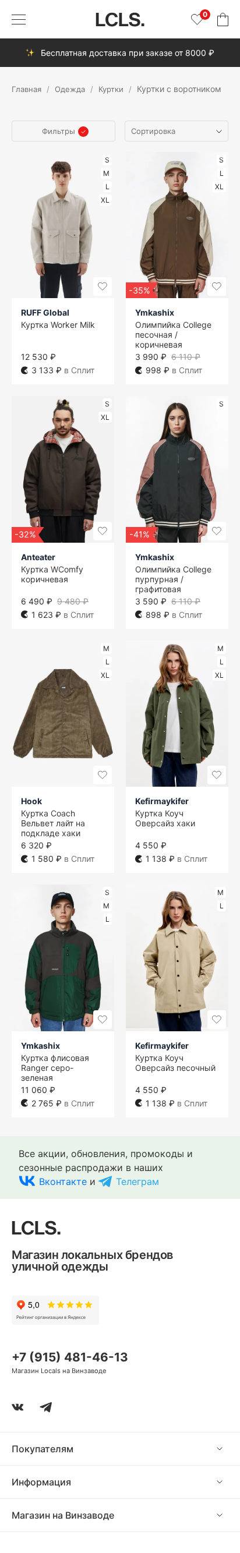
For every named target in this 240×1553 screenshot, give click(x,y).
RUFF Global (45, 312)
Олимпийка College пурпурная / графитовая (173, 579)
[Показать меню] (18, 19)
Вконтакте (63, 1181)
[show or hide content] (228, 1448)
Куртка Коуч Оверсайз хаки (165, 818)
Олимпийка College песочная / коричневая (173, 334)
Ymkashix (154, 312)
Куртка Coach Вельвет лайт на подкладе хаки (53, 823)
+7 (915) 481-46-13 (70, 1357)
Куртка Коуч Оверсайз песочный (175, 1063)
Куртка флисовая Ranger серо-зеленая (55, 1067)
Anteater (38, 557)
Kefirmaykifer (162, 801)
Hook (31, 801)
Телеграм (137, 1181)
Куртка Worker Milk (58, 325)
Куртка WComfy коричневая (52, 574)
